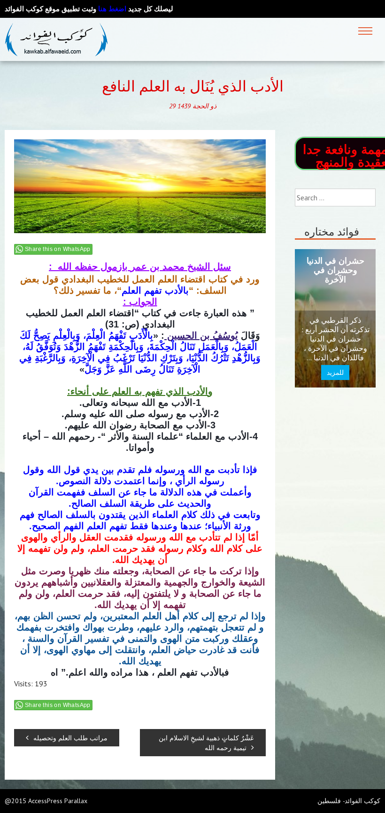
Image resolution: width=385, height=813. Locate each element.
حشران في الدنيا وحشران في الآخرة (335, 270)
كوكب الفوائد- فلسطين (348, 801)
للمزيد (335, 372)
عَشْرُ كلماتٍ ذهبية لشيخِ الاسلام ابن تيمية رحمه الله (206, 743)
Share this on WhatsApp (58, 249)
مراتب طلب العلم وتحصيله (70, 738)
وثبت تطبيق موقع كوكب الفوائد (65, 8)
